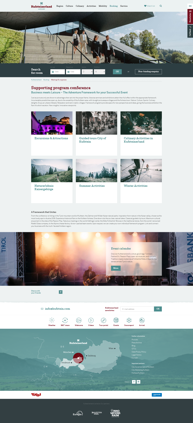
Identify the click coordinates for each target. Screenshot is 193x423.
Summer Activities (92, 186)
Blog (133, 346)
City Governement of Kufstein (143, 367)
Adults (84, 67)
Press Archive (137, 343)
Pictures (135, 340)
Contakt (135, 358)
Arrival (52, 67)
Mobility (103, 6)
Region (59, 6)
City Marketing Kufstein (140, 370)
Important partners (138, 363)
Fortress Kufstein (138, 373)
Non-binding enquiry (148, 72)
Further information (138, 336)
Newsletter (190, 17)
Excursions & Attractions (51, 138)
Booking (114, 6)
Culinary (80, 6)
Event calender (121, 248)
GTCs (134, 349)
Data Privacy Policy (139, 352)
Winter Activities (135, 186)
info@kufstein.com (57, 309)
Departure (69, 67)
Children (97, 67)
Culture (69, 6)
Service (124, 6)
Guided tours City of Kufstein (92, 140)
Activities (91, 6)
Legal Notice (136, 355)
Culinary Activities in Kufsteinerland (138, 140)
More (115, 268)
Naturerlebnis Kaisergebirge (44, 188)
